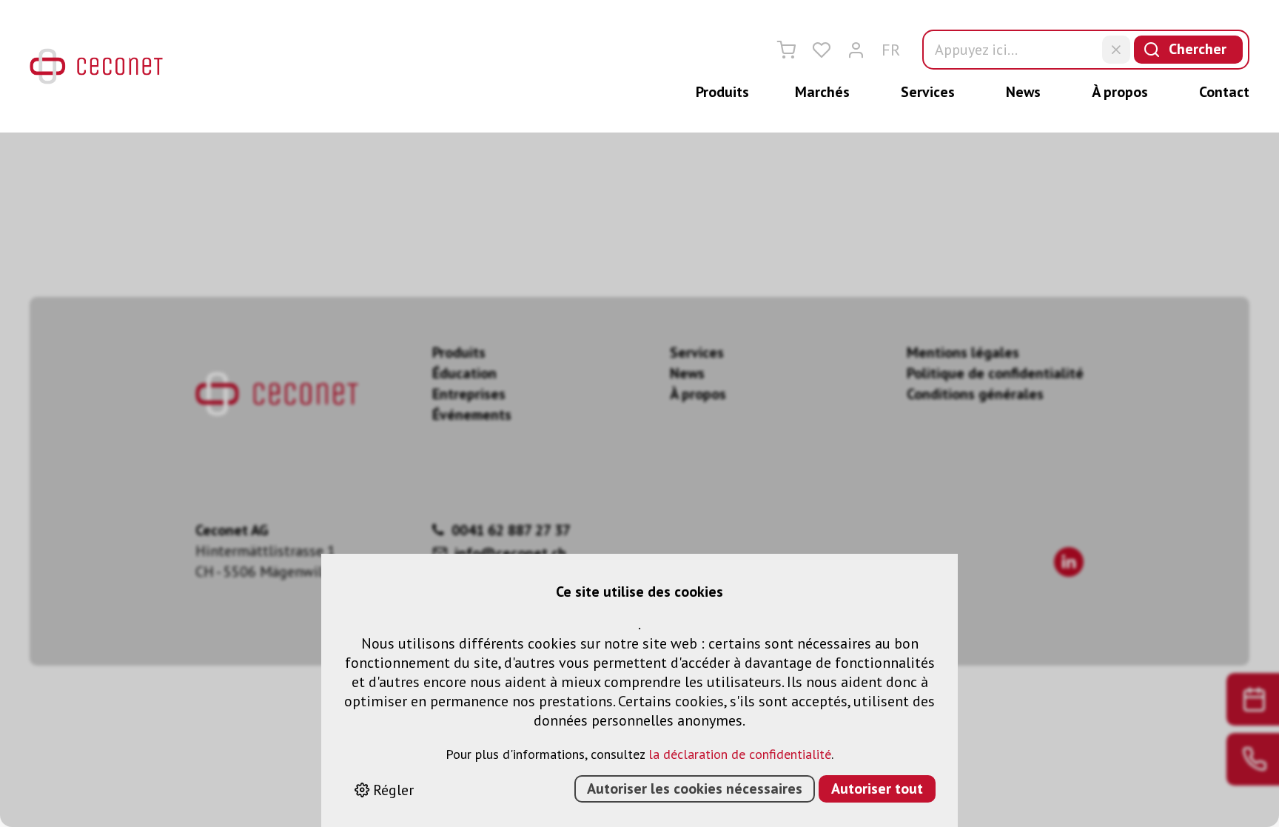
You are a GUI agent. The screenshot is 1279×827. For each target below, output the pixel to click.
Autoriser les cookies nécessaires (694, 788)
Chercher (1197, 48)
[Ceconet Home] (96, 66)
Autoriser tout (877, 788)
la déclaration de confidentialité (739, 754)
